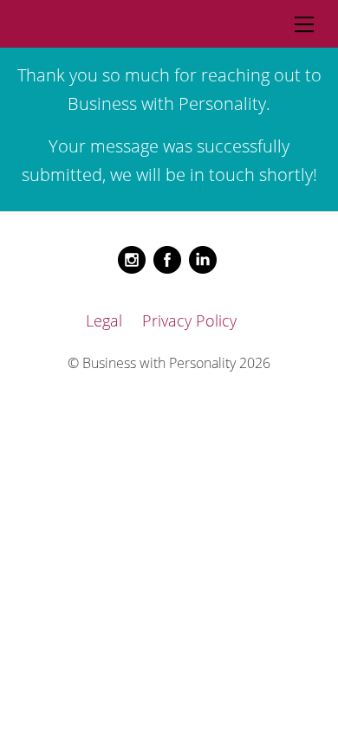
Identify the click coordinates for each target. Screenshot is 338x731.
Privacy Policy (189, 320)
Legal (104, 320)
